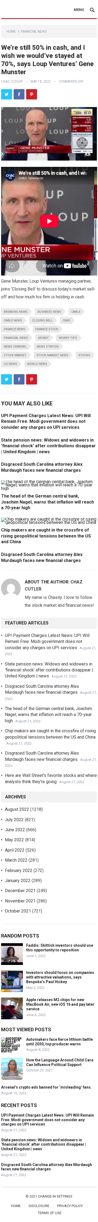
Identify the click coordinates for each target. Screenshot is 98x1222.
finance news (14, 329)
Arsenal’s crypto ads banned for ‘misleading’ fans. (46, 1087)
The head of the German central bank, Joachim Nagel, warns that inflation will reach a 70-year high (47, 501)
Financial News (34, 31)
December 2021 (20, 890)
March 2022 (16, 860)
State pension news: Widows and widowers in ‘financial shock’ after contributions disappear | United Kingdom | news (48, 445)
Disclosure (39, 1206)
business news (49, 312)
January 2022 (17, 880)
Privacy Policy (70, 1206)
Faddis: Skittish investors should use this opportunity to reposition (59, 947)
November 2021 (20, 901)
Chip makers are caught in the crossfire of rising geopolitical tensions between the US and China (46, 535)
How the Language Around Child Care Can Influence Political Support (59, 1062)
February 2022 (18, 870)
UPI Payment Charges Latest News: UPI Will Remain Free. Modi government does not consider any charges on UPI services (46, 421)
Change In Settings (55, 1196)
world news (37, 364)
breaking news (15, 312)
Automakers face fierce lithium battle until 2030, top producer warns (59, 1041)
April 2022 (14, 850)
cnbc (67, 320)
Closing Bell (42, 320)
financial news (16, 338)
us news (10, 364)
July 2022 (14, 819)
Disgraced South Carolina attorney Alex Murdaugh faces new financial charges (46, 1166)
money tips (68, 338)
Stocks (84, 355)
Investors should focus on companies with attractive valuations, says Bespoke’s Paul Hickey (60, 977)
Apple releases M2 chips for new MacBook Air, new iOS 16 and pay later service (60, 1004)
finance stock (46, 329)
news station (48, 346)
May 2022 (14, 839)
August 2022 (17, 809)
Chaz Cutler (12, 81)
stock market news (52, 355)
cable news (13, 320)
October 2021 (18, 911)
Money (43, 338)
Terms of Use (50, 1213)
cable (75, 312)
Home (11, 31)
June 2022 (15, 829)
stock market (15, 355)
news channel (15, 346)
